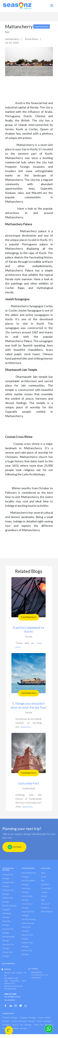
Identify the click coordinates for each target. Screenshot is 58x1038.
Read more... (26, 727)
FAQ (42, 880)
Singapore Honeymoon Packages (6, 913)
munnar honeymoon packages (14, 1028)
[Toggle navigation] (37, 6)
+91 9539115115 (38, 975)
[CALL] (9, 1030)
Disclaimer (45, 884)
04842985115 (36, 972)
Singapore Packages (28, 1018)
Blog (43, 900)
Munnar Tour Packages (22, 1025)
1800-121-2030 (12, 995)
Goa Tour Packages (29, 919)
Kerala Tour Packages (43, 1025)
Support (44, 892)
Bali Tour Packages (9, 906)
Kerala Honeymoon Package (23, 1021)
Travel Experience (28, 617)
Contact (44, 896)
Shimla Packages (28, 923)
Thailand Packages (9, 1018)
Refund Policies (47, 912)
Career (43, 877)
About (43, 873)
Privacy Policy (46, 888)
